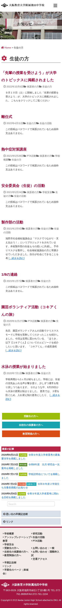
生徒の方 (47, 86)
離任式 (6, 117)
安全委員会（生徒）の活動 (23, 186)
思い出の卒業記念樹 (17, 514)
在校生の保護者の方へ (31, 425)
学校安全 (47, 192)
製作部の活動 (12, 222)
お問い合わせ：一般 (43, 548)
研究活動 (23, 465)
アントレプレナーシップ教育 (17, 539)
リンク (9, 521)
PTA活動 (31, 155)
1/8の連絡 (9, 274)
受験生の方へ (31, 416)
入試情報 (23, 455)
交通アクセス (40, 558)
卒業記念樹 (10, 562)
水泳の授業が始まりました (23, 367)
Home (7, 47)
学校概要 (9, 533)
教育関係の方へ (31, 433)
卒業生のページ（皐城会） (15, 571)
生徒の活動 (46, 123)
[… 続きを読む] (16, 258)
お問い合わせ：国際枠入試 (45, 553)
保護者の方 (33, 86)
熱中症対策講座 (14, 149)
